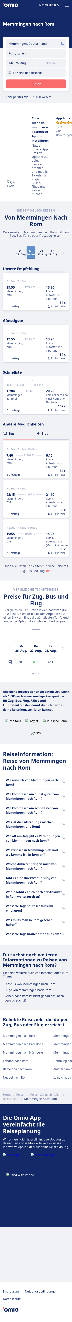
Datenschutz (12, 1299)
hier (49, 571)
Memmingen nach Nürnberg (23, 1052)
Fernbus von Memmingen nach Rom (29, 984)
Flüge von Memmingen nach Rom (27, 990)
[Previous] (9, 648)
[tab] (19, 433)
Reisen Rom (11, 1099)
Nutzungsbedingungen (41, 1291)
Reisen (20, 1095)
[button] (21, 63)
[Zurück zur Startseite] (10, 5)
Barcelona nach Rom (17, 1069)
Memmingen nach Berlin (20, 1036)
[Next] (63, 252)
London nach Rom (15, 1061)
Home (7, 1095)
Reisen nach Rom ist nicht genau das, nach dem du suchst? (34, 998)
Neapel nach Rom (15, 1077)
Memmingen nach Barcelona (23, 1044)
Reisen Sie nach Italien (45, 1095)
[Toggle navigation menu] (67, 5)
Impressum (11, 1291)
